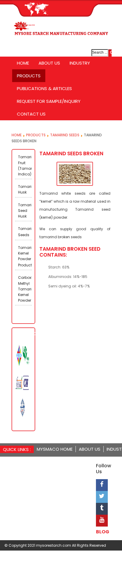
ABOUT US (89, 449)
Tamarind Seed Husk (25, 210)
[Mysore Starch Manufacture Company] (61, 31)
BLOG (102, 531)
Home (17, 134)
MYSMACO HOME (55, 449)
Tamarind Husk (25, 189)
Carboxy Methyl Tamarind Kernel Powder (25, 289)
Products (36, 134)
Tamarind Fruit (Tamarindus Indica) (25, 165)
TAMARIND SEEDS (64, 134)
